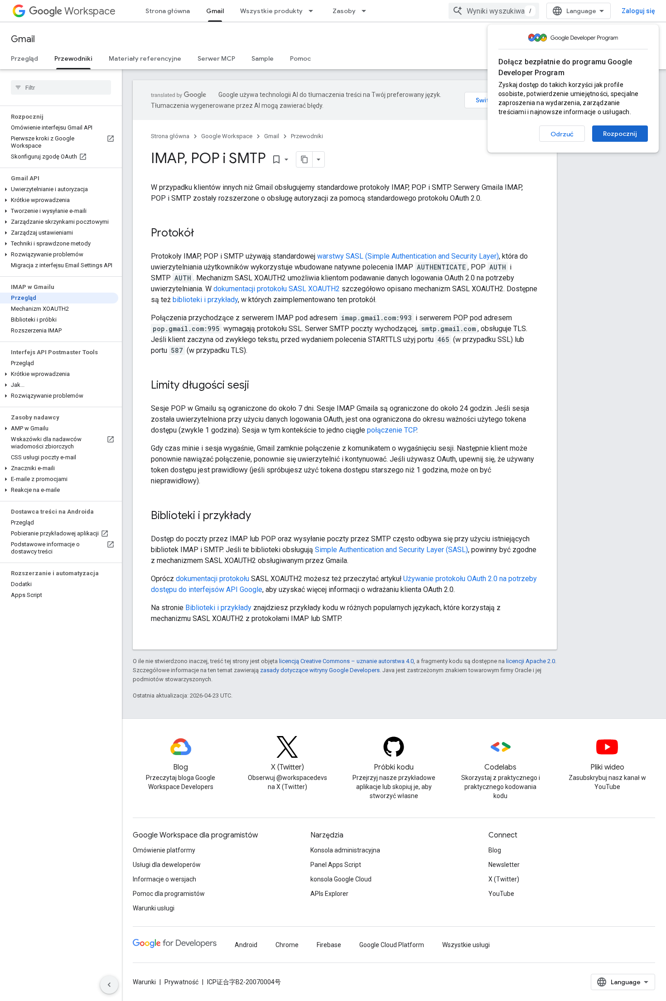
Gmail (215, 11)
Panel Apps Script (335, 864)
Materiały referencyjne (145, 58)
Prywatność (181, 982)
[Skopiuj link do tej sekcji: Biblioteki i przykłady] (260, 516)
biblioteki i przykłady (205, 299)
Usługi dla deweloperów (167, 864)
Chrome (287, 944)
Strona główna (167, 11)
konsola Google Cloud (341, 879)
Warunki (144, 982)
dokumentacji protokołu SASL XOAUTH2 (276, 288)
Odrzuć (562, 134)
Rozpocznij (620, 134)
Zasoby (344, 11)
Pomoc (300, 58)
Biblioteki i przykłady (218, 607)
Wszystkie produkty (271, 11)
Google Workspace (226, 136)
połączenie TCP (391, 430)
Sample (262, 58)
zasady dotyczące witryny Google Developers (320, 670)
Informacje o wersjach (164, 879)
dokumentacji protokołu (212, 578)
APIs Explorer (329, 893)
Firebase (329, 944)
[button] (59, 189)
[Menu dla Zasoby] (366, 11)
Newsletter (504, 864)
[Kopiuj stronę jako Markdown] (304, 159)
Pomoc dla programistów (169, 893)
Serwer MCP (216, 58)
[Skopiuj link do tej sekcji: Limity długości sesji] (258, 385)
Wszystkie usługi (466, 944)
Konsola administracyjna (345, 850)
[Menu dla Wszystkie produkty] (313, 11)
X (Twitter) (503, 879)
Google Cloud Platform (391, 944)
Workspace (90, 11)
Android (246, 944)
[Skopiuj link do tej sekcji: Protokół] (203, 233)
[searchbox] (61, 87)
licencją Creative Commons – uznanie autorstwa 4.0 (346, 661)
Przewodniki (73, 58)
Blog (494, 850)
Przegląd (24, 58)
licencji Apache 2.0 (530, 661)
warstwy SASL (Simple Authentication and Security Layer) (408, 256)
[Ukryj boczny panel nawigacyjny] (109, 985)
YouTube (501, 893)
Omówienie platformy (164, 850)
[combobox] (494, 11)
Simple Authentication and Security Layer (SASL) (391, 549)
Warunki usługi (153, 908)
